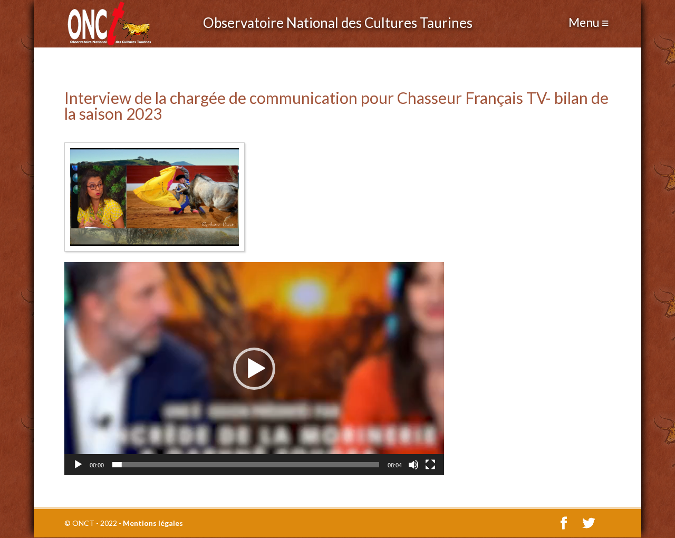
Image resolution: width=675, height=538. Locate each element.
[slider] (245, 464)
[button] (254, 369)
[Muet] (413, 464)
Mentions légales (153, 522)
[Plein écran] (430, 464)
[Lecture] (78, 464)
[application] (254, 368)
